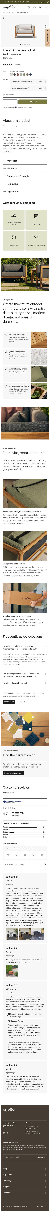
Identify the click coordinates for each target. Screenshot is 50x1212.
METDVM (9, 989)
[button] (8, 855)
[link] (18, 814)
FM (7, 952)
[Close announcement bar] (48, 2)
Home (4, 13)
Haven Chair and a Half (22, 13)
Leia (7, 881)
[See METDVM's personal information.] (15, 989)
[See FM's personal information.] (11, 952)
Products (11, 13)
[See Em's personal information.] (11, 1069)
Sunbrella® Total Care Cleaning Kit (21, 81)
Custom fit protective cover (19, 88)
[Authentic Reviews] (12, 802)
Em (7, 1069)
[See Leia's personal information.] (11, 881)
